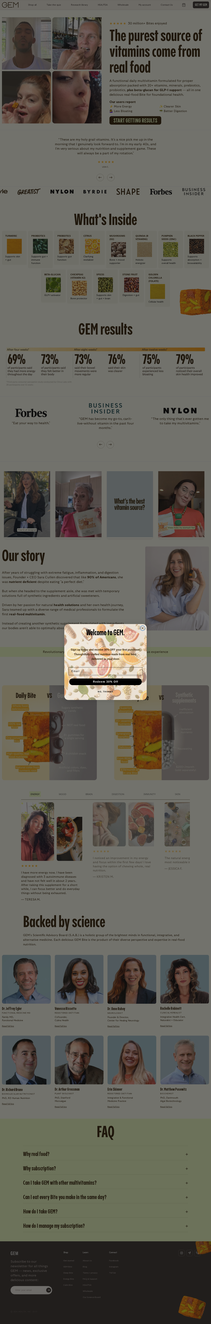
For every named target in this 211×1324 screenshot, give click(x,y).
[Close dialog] (142, 628)
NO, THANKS (105, 692)
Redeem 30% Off (105, 681)
